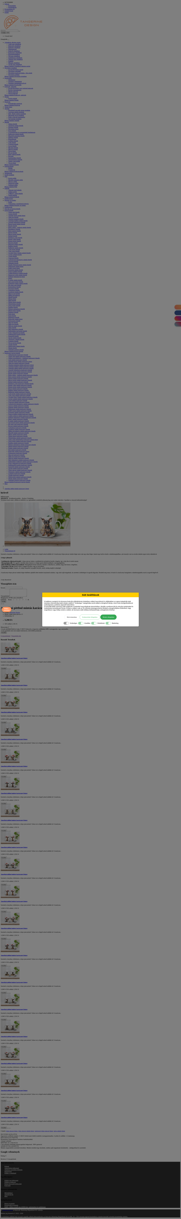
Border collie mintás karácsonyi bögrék (20, 385)
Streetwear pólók (13, 183)
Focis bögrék (12, 131)
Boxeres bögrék (13, 243)
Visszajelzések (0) (10, 551)
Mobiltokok (11, 80)
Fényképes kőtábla (13, 75)
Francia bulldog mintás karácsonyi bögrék (20, 414)
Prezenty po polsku (10, 200)
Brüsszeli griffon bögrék (15, 244)
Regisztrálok (12, 6)
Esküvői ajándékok (14, 51)
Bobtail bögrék (12, 236)
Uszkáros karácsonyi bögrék (16, 473)
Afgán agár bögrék (14, 212)
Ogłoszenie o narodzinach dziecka (18, 204)
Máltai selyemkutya (14, 295)
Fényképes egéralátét (14, 71)
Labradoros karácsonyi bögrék (17, 428)
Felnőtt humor (9, 198)
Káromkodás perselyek (15, 103)
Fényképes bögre (13, 129)
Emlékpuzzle (8, 207)
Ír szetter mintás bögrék (15, 280)
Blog (6, 484)
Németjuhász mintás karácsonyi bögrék (20, 438)
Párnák (7, 97)
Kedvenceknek (9, 166)
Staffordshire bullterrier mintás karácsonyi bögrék (23, 461)
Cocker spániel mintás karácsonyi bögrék (20, 399)
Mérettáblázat (9, 1193)
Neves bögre (12, 151)
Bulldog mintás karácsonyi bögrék (18, 390)
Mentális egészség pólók (15, 180)
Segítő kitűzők (12, 195)
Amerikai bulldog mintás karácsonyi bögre (21, 366)
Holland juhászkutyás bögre (16, 276)
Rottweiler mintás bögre (15, 319)
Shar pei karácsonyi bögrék (16, 455)
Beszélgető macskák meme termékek (19, 110)
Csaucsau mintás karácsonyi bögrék (19, 402)
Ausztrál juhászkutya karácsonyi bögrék (20, 370)
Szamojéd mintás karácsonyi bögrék (19, 467)
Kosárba (4, 632)
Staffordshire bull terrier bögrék (17, 331)
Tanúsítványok (9, 1194)
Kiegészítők (8, 78)
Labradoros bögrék (14, 290)
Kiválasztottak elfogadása (89, 617)
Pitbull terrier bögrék (14, 310)
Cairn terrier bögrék (14, 249)
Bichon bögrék (12, 232)
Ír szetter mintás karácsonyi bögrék (18, 421)
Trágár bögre (8, 107)
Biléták (10, 168)
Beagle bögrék (12, 226)
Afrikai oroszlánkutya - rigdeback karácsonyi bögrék (24, 358)
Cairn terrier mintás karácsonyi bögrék (19, 394)
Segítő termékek (9, 175)
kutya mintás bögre (59, 1131)
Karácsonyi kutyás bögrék (12, 353)
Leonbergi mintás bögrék (15, 292)
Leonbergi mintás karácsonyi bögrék (19, 429)
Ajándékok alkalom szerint (12, 42)
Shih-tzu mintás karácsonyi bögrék (18, 458)
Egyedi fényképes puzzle (15, 69)
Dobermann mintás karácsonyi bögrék (19, 409)
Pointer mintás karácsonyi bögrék (18, 448)
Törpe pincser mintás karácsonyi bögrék (20, 470)
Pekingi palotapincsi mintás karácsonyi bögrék (22, 445)
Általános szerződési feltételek (13, 1170)
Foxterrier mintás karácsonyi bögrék (19, 412)
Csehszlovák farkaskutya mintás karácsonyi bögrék (23, 404)
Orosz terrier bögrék (14, 305)
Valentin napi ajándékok (15, 59)
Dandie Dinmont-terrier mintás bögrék (19, 265)
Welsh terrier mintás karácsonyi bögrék (19, 477)
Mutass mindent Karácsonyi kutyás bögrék (17, 482)
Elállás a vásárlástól (10, 1173)
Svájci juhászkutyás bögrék (16, 333)
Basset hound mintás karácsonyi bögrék (20, 372)
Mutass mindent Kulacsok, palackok (15, 95)
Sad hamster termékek (14, 119)
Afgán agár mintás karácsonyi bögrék (19, 356)
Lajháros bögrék (13, 141)
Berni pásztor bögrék (14, 231)
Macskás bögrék (13, 148)
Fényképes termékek (11, 68)
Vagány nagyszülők (14, 161)
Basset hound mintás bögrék (16, 224)
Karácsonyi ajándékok (15, 52)
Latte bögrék (12, 142)
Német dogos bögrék (14, 302)
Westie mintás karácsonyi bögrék (18, 478)
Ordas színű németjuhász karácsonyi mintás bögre (23, 439)
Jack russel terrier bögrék (15, 282)
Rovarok (10, 156)
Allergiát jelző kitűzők (14, 190)
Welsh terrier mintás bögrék (16, 346)
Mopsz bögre (12, 299)
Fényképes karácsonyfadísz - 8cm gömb (20, 73)
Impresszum (8, 1171)
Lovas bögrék (12, 146)
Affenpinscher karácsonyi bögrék (18, 355)
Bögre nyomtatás (10, 1203)
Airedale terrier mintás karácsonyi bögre (20, 361)
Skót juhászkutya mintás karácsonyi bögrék (21, 460)
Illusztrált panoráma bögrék (16, 136)
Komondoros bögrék (14, 287)
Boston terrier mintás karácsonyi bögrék (20, 387)
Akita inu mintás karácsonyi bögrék (18, 363)
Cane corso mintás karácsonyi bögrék (19, 395)
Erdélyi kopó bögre (14, 268)
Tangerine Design (14, 612)
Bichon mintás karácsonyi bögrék (18, 378)
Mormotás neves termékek (16, 115)
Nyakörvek (11, 170)
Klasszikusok (12, 139)
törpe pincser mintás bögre (26, 1131)
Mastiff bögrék (12, 297)
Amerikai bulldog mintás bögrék (18, 220)
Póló (6, 176)
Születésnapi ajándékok (15, 58)
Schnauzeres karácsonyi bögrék (17, 453)
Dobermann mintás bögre (15, 266)
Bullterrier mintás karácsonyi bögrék (19, 392)
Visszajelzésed (5, 596)
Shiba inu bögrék (13, 324)
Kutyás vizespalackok (14, 90)
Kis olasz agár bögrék (14, 285)
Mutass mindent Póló (11, 187)
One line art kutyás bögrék (12, 209)
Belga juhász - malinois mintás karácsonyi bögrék (23, 375)
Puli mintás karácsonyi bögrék (17, 450)
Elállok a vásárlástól (7, 609)
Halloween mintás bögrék (16, 134)
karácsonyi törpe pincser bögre (44, 1131)
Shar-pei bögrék (13, 322)
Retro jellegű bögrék (14, 154)
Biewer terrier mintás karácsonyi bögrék (20, 380)
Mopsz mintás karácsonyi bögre (17, 434)
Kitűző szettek (12, 192)
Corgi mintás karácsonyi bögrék (17, 400)
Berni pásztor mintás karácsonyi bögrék (20, 377)
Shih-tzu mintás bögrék (15, 326)
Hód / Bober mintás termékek (17, 114)
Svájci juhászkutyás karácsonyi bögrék (19, 463)
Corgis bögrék (12, 256)
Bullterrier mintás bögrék (15, 248)
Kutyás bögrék (9, 210)
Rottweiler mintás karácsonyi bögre (18, 451)
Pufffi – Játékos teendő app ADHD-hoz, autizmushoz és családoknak (25, 1207)
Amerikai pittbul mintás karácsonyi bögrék (21, 368)
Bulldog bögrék (13, 246)
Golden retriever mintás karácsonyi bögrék (21, 416)
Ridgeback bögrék (13, 317)
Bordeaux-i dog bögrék (15, 237)
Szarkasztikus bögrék (14, 158)
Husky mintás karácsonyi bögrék (18, 419)
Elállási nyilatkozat (10, 1182)
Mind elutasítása (72, 617)
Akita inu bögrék (13, 217)
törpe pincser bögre (12, 1131)
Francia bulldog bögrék (15, 271)
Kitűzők (7, 188)
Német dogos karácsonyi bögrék (18, 436)
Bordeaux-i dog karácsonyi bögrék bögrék (20, 383)
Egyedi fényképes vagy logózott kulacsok (20, 88)
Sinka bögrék (12, 327)
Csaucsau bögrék (13, 258)
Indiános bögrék (13, 137)
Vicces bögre (12, 163)
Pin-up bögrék (12, 153)
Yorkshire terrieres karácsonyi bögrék (19, 480)
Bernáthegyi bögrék (14, 229)
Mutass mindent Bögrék (12, 164)
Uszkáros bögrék (13, 341)
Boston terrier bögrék (14, 241)
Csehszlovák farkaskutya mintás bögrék (20, 260)
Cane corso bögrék (14, 251)
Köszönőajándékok (14, 54)
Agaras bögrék (12, 214)
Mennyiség (4, 627)
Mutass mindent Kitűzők (12, 197)
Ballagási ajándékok (14, 47)
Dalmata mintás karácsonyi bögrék (18, 407)
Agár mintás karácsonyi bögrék (17, 360)
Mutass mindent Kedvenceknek (14, 171)
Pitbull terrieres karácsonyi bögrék (18, 446)
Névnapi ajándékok (14, 56)
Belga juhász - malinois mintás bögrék (19, 227)
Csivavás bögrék (13, 261)
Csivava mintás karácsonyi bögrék (18, 405)
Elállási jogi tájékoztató (11, 1180)
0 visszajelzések (5, 636)
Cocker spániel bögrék (15, 254)
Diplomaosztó (12, 49)
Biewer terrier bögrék (14, 234)
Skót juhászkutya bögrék (15, 329)
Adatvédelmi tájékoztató (12, 1168)
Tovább (3, 601)
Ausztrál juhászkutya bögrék (16, 222)
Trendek (7, 108)
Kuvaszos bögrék (13, 288)
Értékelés (3, 599)
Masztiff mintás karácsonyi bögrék (18, 433)
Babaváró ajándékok (14, 46)
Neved (3, 588)
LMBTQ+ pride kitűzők (15, 193)
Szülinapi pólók (13, 185)
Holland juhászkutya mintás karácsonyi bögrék (22, 417)
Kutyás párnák (12, 98)
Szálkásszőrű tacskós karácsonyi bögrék (20, 465)
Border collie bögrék (14, 239)
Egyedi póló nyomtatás (11, 1205)
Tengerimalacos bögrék (15, 159)
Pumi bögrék (12, 316)
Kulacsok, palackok (10, 86)
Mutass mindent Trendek (12, 120)
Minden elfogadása (108, 617)
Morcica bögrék (13, 149)
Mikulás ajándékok (14, 63)
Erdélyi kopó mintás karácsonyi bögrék (20, 411)
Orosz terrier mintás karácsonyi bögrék (19, 441)
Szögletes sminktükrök (15, 81)
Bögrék (7, 122)
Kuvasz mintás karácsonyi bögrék (18, 426)
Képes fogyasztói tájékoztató (13, 1184)
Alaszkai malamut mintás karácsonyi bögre (21, 365)
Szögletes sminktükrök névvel (17, 83)
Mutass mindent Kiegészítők (13, 85)
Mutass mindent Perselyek (12, 105)
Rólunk (7, 1166)
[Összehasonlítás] (10, 1101)
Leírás (6, 549)
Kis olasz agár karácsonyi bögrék (18, 424)
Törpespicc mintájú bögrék (16, 339)
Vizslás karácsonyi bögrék (16, 475)
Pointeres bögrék (13, 312)
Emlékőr (10, 61)
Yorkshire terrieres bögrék (16, 349)
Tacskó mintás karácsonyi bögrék (18, 468)
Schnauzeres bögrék (14, 321)
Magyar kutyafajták (14, 293)
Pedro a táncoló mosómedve (16, 117)
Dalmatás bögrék (13, 263)
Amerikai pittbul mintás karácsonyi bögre (17, 488)
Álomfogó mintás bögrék (15, 125)
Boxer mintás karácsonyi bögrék (18, 389)
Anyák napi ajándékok (15, 64)
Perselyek (7, 102)
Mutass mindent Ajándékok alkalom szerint (17, 66)
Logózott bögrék (13, 144)
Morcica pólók (12, 181)
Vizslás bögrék (12, 344)
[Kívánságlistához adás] (8, 1101)
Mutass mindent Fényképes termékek (16, 76)
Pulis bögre (11, 314)
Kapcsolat (7, 1185)
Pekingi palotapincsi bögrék (16, 309)
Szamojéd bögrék (13, 336)
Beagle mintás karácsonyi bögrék (18, 373)
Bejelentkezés (12, 7)
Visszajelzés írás (16, 636)
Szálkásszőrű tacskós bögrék (16, 334)
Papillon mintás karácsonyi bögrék (18, 443)
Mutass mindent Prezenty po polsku (15, 205)
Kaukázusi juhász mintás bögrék (18, 283)
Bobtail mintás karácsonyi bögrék (18, 382)
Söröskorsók (8, 173)
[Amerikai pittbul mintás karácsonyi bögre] (38, 546)
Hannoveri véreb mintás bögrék (17, 275)
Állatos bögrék (12, 124)
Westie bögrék (12, 348)
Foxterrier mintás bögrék (15, 270)
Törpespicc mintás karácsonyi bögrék (19, 472)
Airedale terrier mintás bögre (16, 215)
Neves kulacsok (13, 93)
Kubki (10, 202)
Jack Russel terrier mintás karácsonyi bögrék (21, 422)
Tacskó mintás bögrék (14, 338)
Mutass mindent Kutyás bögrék (14, 351)
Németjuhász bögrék (14, 304)
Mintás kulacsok (13, 91)
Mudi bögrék (12, 300)
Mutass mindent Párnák (11, 100)
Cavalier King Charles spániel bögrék (19, 253)
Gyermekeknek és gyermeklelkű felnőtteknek (21, 132)
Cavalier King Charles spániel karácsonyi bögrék (22, 397)
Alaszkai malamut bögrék (15, 219)
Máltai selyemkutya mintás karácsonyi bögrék (21, 431)
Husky (10, 278)
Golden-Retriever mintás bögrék (17, 273)
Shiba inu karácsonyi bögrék (16, 456)
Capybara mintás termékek (16, 112)
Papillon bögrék (13, 307)
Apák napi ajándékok (14, 44)
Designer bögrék (13, 127)
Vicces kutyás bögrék (14, 343)
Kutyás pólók (12, 178)
